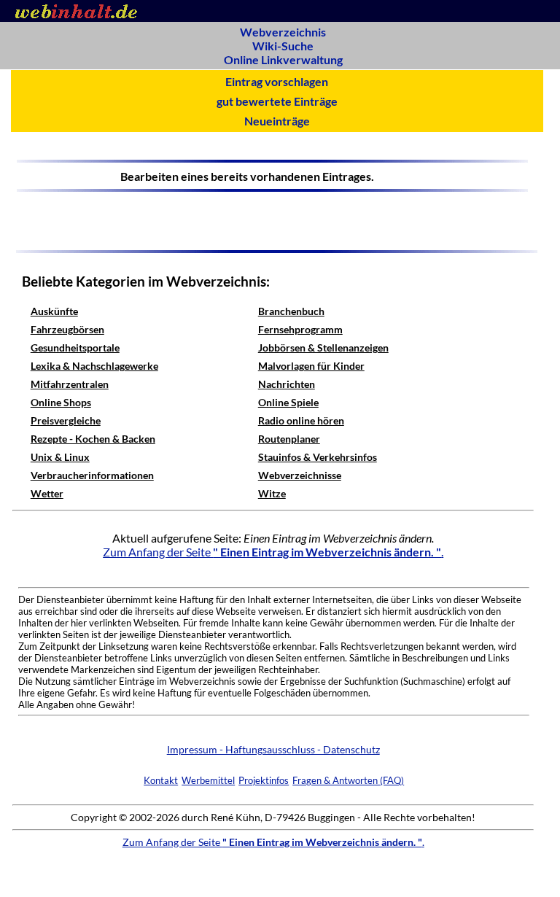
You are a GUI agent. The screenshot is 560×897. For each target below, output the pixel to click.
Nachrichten (286, 384)
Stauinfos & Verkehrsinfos (317, 457)
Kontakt (161, 780)
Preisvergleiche (66, 420)
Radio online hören (301, 420)
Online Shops (61, 402)
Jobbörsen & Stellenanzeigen (323, 347)
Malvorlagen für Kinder (311, 366)
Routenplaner (289, 438)
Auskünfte (54, 311)
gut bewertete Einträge (277, 101)
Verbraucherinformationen (92, 475)
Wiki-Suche (283, 46)
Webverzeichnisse (299, 475)
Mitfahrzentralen (70, 384)
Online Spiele (288, 402)
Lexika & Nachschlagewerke (94, 366)
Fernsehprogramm (300, 329)
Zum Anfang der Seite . (273, 552)
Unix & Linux (60, 457)
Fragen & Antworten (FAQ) (348, 780)
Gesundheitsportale (75, 347)
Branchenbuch (291, 311)
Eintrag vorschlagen (276, 81)
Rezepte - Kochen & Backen (93, 438)
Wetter (47, 493)
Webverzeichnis (283, 32)
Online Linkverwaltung (283, 59)
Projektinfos (263, 780)
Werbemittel (208, 780)
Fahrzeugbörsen (67, 329)
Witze (272, 493)
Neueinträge (277, 121)
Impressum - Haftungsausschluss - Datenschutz (273, 749)
